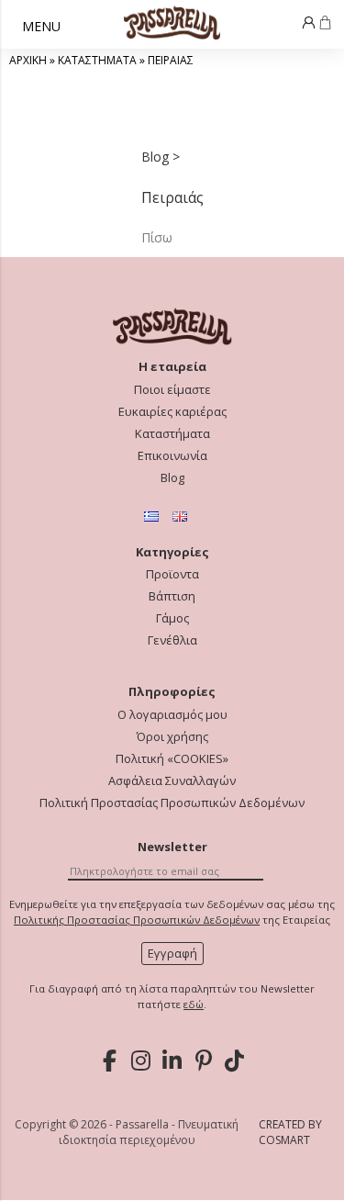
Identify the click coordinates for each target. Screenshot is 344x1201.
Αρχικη (28, 60)
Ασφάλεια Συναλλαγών (172, 781)
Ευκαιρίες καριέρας (172, 412)
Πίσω (156, 237)
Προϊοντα (172, 574)
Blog (172, 478)
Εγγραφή (172, 953)
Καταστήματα (172, 434)
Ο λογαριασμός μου (172, 715)
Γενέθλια (172, 640)
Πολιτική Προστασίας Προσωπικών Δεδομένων (172, 803)
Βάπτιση (172, 596)
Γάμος (172, 618)
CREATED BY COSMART (290, 1132)
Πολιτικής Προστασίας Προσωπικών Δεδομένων (137, 919)
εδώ (193, 1004)
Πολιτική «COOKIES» (172, 759)
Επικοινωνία (172, 456)
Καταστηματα (97, 60)
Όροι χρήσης (172, 737)
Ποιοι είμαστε (172, 390)
